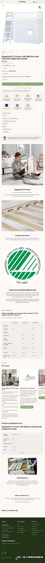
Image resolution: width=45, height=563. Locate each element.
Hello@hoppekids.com (6, 525)
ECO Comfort (35, 322)
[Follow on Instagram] (5, 553)
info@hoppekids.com (5, 537)
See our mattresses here (27, 407)
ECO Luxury (14, 322)
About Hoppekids (20, 528)
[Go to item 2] (7, 52)
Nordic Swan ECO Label (21, 530)
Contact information (35, 532)
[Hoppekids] (22, 2)
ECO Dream (24, 322)
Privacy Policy (34, 534)
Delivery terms (34, 526)
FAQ (18, 524)
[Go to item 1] (3, 52)
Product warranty (20, 526)
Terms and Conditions (36, 524)
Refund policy (34, 528)
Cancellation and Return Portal (37, 530)
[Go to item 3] (11, 52)
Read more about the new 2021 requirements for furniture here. (27, 301)
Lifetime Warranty (20, 532)
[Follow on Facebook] (2, 553)
